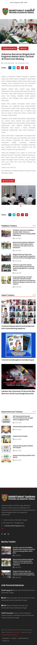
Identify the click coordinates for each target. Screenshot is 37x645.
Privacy (13, 638)
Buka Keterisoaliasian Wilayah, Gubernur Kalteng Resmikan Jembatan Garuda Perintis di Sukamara (24, 244)
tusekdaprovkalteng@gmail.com (14, 526)
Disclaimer (5, 638)
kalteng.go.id (7, 590)
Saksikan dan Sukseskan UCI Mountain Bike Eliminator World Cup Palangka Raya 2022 (18, 392)
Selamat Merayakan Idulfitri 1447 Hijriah (23, 446)
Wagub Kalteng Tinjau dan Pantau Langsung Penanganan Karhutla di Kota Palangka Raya (24, 256)
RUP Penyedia (8, 613)
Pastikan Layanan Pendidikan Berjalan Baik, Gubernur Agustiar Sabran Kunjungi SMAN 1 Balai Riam (24, 232)
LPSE (4, 605)
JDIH (4, 598)
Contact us (5, 641)
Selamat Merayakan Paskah (23, 426)
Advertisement (23, 638)
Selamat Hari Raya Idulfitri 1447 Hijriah (24, 456)
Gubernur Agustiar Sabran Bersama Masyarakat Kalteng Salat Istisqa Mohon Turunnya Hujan (23, 267)
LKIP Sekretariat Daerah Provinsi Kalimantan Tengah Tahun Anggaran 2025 (23, 418)
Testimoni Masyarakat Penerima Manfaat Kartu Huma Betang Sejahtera (17, 327)
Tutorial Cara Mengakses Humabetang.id (17, 360)
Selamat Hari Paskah (20, 436)
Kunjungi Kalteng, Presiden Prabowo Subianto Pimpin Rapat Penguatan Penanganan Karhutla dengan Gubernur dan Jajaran (24, 280)
